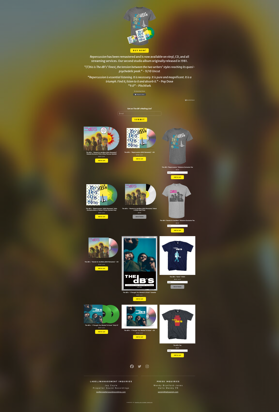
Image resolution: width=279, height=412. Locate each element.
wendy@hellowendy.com (168, 392)
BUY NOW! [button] (139, 50)
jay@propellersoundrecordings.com (111, 392)
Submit (140, 119)
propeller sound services (144, 402)
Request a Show (140, 94)
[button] (132, 366)
